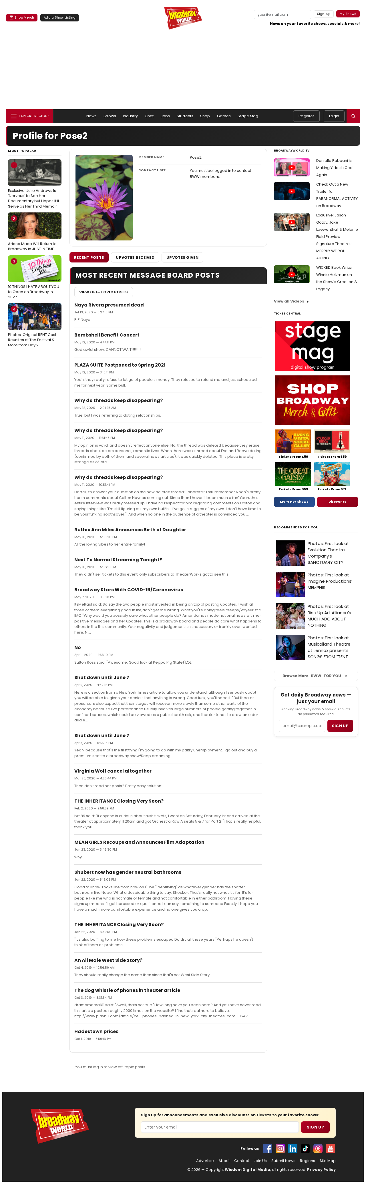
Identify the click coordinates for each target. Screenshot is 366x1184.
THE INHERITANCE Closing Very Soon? (119, 801)
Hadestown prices (96, 1031)
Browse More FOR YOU (312, 675)
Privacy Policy (321, 1169)
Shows (110, 116)
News (91, 116)
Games (224, 116)
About (224, 1160)
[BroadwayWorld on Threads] (318, 1148)
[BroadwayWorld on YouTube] (330, 1148)
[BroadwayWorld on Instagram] (280, 1148)
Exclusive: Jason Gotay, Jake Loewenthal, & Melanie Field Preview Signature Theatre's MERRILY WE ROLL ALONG (337, 236)
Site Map (328, 1160)
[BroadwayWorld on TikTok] (305, 1148)
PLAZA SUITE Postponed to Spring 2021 (120, 365)
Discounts (337, 501)
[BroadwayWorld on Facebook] (267, 1148)
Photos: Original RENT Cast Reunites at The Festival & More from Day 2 (32, 327)
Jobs (165, 116)
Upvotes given (182, 257)
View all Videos (289, 301)
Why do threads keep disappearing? (118, 400)
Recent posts (89, 257)
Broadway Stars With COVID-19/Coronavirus (128, 589)
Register (306, 116)
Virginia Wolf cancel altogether (113, 771)
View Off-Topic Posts (103, 292)
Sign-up (324, 13)
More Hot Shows (294, 501)
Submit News (283, 1160)
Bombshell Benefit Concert (107, 335)
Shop (205, 116)
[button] (353, 116)
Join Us (260, 1160)
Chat (149, 116)
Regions (307, 1160)
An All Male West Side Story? (108, 960)
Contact (241, 1160)
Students (185, 116)
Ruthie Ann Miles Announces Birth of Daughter (130, 529)
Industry (130, 116)
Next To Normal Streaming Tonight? (118, 559)
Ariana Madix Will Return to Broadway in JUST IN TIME (32, 234)
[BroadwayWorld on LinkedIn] (293, 1148)
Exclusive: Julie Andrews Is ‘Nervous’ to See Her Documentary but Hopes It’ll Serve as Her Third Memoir (33, 186)
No (77, 647)
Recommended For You (296, 527)
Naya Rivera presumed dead (109, 305)
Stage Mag (248, 116)
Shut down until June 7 (101, 677)
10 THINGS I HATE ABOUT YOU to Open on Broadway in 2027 (33, 279)
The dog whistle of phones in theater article (127, 990)
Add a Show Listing (59, 17)
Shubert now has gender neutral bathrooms (127, 872)
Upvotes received (135, 257)
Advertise (205, 1160)
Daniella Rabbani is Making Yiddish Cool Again (334, 168)
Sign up (340, 726)
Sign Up (315, 1127)
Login (334, 116)
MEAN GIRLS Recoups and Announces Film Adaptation (139, 842)
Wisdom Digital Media (247, 1169)
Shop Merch (24, 17)
